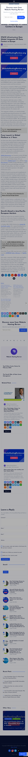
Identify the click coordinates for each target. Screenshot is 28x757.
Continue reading (14, 21)
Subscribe (21, 17)
